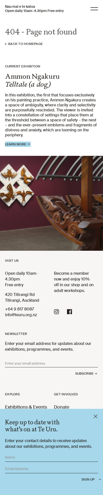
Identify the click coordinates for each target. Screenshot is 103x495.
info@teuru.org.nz (21, 314)
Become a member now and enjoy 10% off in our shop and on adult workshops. (74, 282)
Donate (61, 407)
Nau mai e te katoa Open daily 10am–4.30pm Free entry (34, 8)
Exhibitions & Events (26, 407)
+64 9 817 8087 (19, 309)
